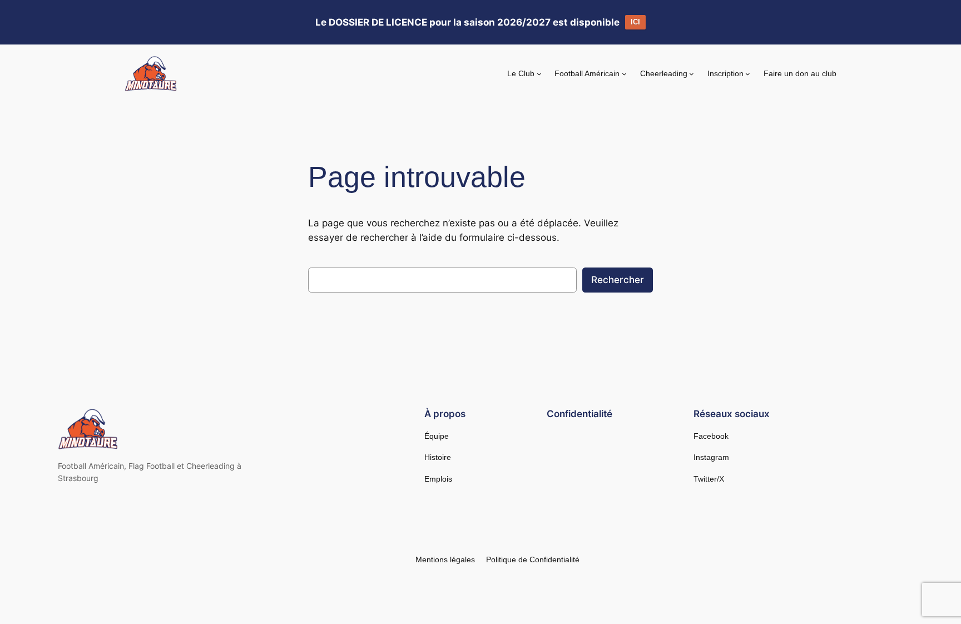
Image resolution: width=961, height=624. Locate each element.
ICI (635, 22)
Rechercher (617, 279)
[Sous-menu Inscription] (747, 73)
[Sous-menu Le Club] (539, 73)
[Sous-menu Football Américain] (624, 73)
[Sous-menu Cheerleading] (691, 73)
